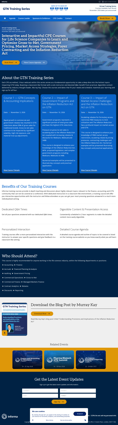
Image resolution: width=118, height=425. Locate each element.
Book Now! (9, 62)
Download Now (40, 314)
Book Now (105, 18)
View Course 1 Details (12, 170)
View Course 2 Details (50, 170)
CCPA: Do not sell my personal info (103, 416)
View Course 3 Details (89, 170)
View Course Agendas (32, 62)
